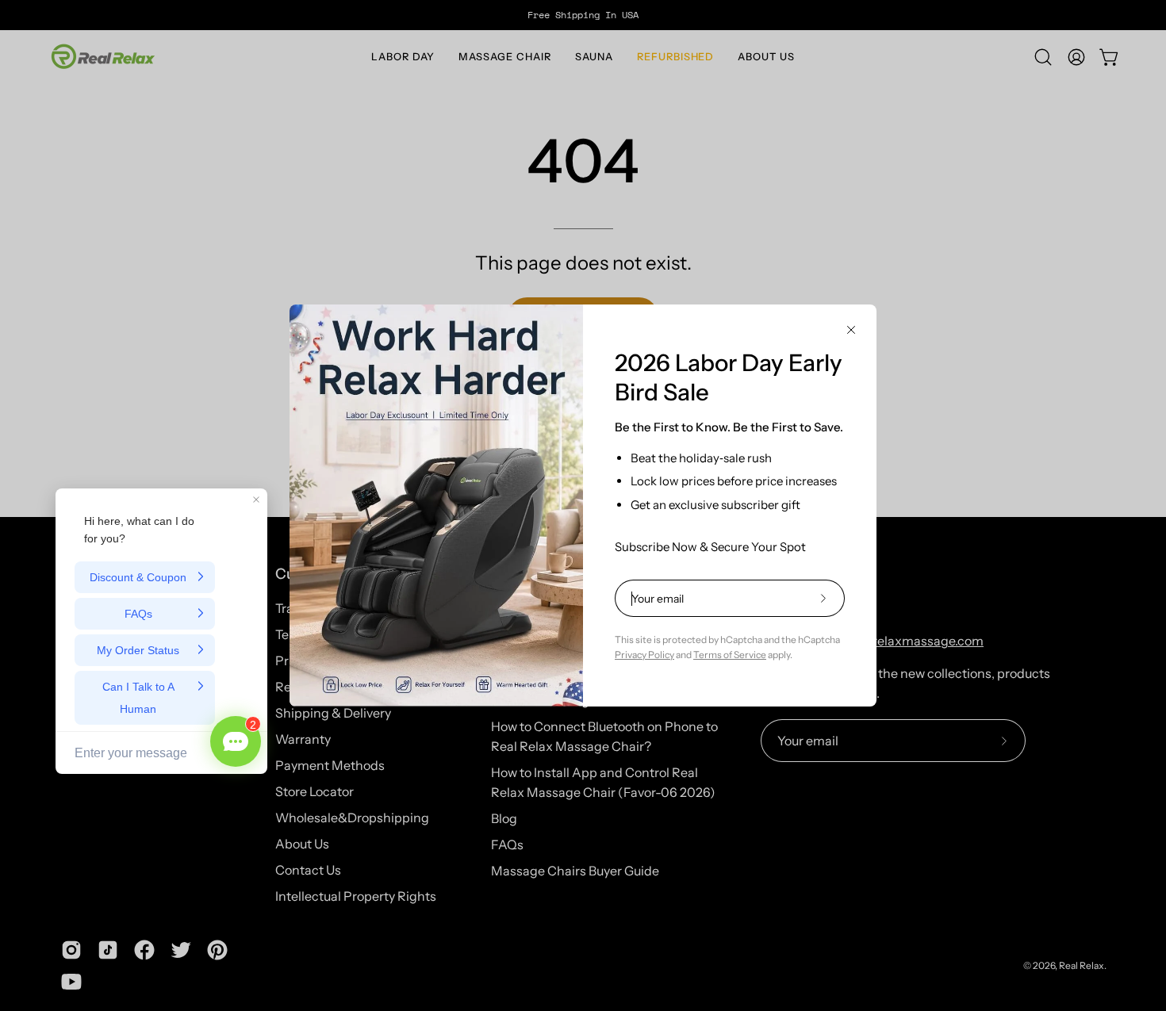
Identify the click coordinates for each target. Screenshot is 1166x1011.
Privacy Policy (644, 655)
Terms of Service (729, 655)
